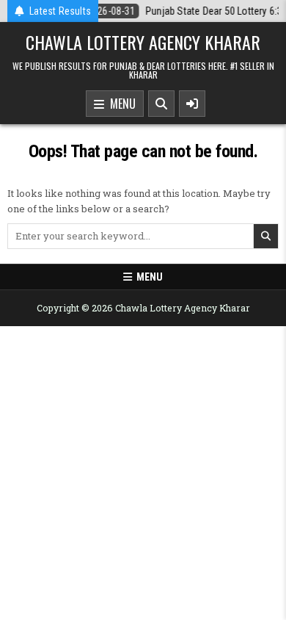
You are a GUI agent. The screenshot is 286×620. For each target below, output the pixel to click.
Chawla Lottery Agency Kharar (143, 42)
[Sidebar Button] (192, 103)
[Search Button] (161, 103)
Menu (120, 103)
